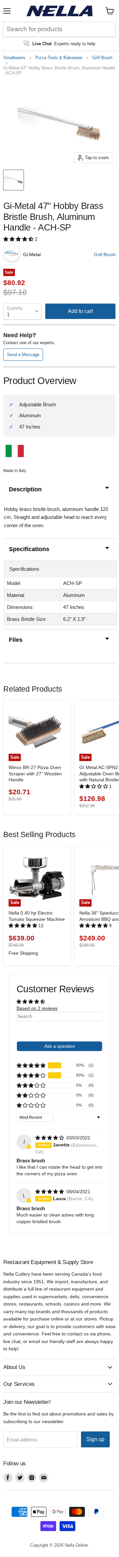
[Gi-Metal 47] (13, 180)
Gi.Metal (32, 254)
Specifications (29, 549)
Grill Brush (102, 57)
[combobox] (59, 29)
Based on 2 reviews (37, 1008)
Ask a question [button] (59, 1046)
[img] (50, 1137)
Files (15, 639)
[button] (19, 239)
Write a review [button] (59, 1030)
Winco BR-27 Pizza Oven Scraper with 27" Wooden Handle (35, 773)
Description (25, 489)
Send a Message (23, 354)
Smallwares (14, 57)
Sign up (95, 1439)
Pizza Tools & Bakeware (58, 57)
